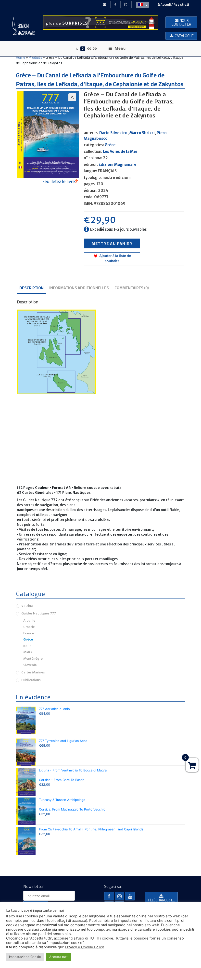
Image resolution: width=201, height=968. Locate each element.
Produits (35, 57)
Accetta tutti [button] (58, 957)
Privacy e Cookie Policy (84, 947)
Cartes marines (33, 672)
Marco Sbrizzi (142, 132)
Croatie (29, 627)
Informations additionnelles (79, 287)
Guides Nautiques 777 (38, 613)
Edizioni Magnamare (117, 164)
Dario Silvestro (113, 132)
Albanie (29, 620)
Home (20, 57)
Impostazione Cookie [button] (25, 957)
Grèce (110, 144)
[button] (181, 22)
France (28, 633)
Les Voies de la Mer (120, 151)
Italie (27, 646)
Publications (31, 680)
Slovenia (30, 665)
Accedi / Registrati (174, 4)
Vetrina (27, 606)
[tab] (31, 288)
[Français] (141, 4)
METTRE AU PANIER (112, 243)
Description (31, 287)
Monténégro (33, 658)
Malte (27, 652)
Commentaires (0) (131, 287)
